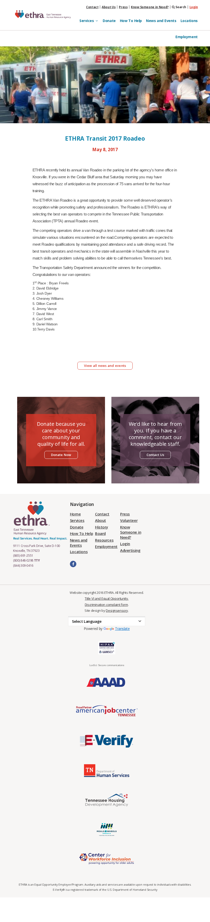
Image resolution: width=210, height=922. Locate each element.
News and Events (161, 20)
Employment (186, 36)
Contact (92, 7)
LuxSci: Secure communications (106, 665)
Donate (109, 20)
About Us (109, 7)
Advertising (130, 550)
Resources (104, 540)
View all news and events (105, 365)
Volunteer (129, 520)
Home (75, 513)
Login (194, 7)
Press (123, 7)
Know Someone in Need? (149, 7)
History (101, 527)
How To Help (131, 20)
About (100, 520)
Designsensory (117, 610)
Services (77, 520)
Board (100, 533)
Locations (189, 20)
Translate (122, 628)
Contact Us (155, 454)
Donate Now (61, 454)
